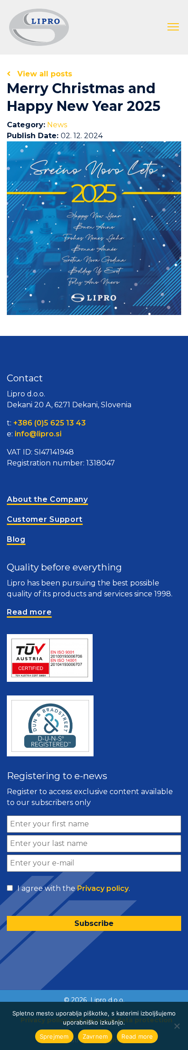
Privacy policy (103, 888)
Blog (16, 539)
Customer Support (45, 519)
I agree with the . (73, 888)
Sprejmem (54, 1036)
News (57, 124)
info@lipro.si (38, 434)
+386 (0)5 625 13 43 (49, 423)
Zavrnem (95, 1036)
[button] (173, 27)
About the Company (47, 499)
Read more (137, 1036)
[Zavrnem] (176, 1025)
